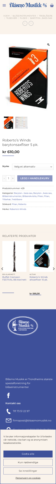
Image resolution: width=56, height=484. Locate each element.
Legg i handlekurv (34, 178)
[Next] (53, 275)
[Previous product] (31, 23)
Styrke (5, 166)
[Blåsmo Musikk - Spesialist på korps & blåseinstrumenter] (28, 5)
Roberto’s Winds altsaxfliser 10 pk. (39, 278)
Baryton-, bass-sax (41, 18)
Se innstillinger (28, 470)
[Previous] (2, 275)
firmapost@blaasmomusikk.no (31, 420)
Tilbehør (11, 18)
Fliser (23, 18)
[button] (4, 5)
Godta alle (28, 453)
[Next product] (25, 23)
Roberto (22, 204)
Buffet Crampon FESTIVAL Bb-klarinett (14, 278)
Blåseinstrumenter (24, 16)
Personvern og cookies (28, 478)
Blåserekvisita (29, 196)
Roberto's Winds (18, 209)
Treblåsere (46, 16)
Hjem (6, 16)
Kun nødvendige (28, 462)
